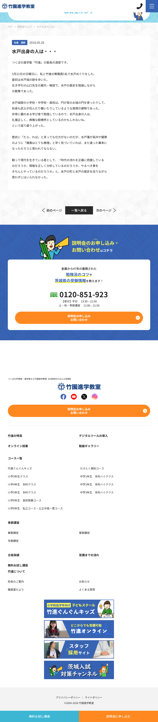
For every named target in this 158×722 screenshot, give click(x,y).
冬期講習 (13, 541)
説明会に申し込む (118, 716)
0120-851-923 (83, 294)
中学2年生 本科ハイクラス (97, 484)
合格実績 (13, 555)
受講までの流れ (89, 555)
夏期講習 (84, 533)
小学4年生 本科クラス (22, 484)
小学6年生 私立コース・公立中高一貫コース (35, 508)
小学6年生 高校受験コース (24, 500)
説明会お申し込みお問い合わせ (79, 318)
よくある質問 (87, 589)
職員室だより (24, 26)
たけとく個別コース (92, 468)
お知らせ (84, 581)
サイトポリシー (93, 697)
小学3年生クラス (18, 476)
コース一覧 (15, 458)
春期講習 (13, 533)
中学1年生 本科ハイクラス (97, 476)
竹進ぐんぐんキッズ (20, 468)
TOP (10, 26)
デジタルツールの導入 (93, 436)
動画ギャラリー (89, 446)
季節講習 (13, 522)
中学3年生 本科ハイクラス (97, 492)
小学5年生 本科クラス (22, 492)
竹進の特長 (15, 436)
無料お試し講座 (39, 716)
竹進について (16, 571)
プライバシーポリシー (68, 697)
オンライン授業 (18, 446)
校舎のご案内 (16, 581)
